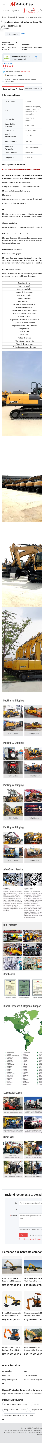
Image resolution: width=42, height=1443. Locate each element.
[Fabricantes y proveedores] (21, 4)
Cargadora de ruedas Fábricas (15, 1410)
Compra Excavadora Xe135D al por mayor (19, 1415)
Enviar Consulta (12, 34)
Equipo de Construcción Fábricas (16, 1404)
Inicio (4, 17)
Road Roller (6, 1375)
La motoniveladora (30, 1375)
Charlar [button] (22, 33)
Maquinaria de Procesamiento (17, 17)
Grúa (25, 1371)
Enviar (23, 1235)
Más (4, 1420)
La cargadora (7, 1371)
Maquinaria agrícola (9, 1379)
